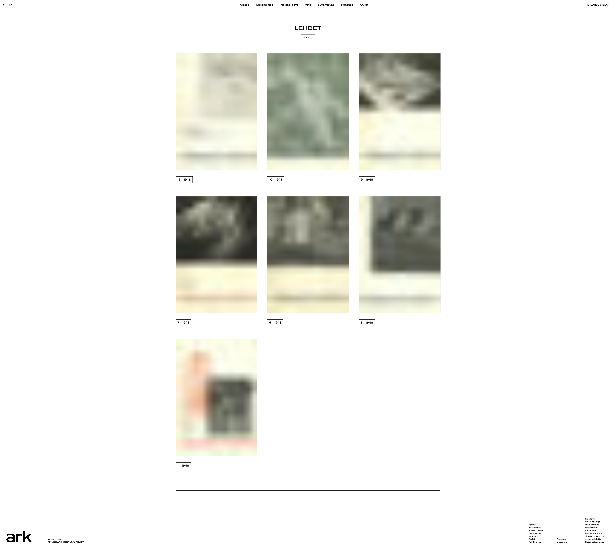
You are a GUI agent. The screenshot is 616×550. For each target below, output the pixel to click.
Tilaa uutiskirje (592, 522)
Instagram (562, 542)
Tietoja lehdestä (593, 533)
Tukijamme (590, 531)
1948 (306, 38)
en (11, 5)
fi (4, 5)
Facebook (562, 539)
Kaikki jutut (535, 542)
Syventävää (326, 5)
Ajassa (244, 5)
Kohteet (347, 5)
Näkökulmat (264, 5)
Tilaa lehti (590, 519)
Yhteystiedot (592, 525)
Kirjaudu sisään (598, 5)
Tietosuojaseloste (594, 542)
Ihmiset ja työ (289, 5)
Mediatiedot (591, 528)
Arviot (364, 5)
